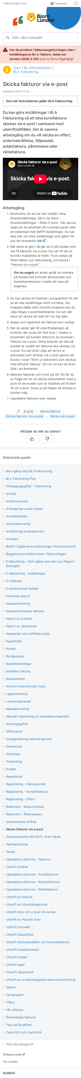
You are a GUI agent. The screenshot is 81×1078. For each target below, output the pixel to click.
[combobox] (40, 37)
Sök (70, 37)
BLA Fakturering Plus (21, 479)
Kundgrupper (15, 656)
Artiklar (11, 494)
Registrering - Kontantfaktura (26, 791)
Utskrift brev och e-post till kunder (31, 912)
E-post (28, 411)
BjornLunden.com (15, 3)
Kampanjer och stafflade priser (28, 633)
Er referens (14, 581)
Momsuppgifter (17, 724)
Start (17, 68)
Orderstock (14, 746)
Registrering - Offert (20, 799)
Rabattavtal (14, 776)
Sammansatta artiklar (21, 822)
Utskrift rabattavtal (19, 972)
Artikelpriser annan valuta (24, 509)
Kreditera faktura (18, 671)
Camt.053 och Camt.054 (23, 1032)
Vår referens (14, 1010)
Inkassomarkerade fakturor (25, 611)
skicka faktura (50, 411)
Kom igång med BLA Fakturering (29, 471)
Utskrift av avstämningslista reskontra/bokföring (40, 980)
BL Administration (37, 68)
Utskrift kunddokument (22, 949)
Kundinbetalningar (18, 664)
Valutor (11, 987)
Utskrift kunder (17, 957)
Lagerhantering (17, 694)
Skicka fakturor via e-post (24, 416)
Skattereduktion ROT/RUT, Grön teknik (33, 837)
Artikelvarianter (17, 501)
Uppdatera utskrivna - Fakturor (28, 859)
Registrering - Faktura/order (26, 784)
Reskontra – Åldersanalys (24, 814)
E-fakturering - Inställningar (25, 573)
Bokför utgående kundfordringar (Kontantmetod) (41, 546)
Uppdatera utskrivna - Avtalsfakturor (32, 874)
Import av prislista (19, 618)
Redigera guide (12, 1054)
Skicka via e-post (62, 416)
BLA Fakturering (25, 72)
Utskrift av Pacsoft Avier (23, 919)
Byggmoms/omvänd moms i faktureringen (36, 554)
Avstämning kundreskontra (25, 531)
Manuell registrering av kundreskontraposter (37, 716)
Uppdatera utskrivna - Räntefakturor (32, 889)
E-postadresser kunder (22, 588)
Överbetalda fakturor (21, 1017)
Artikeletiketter (17, 516)
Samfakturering (17, 844)
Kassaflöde (14, 641)
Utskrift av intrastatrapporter (27, 904)
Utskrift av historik (19, 897)
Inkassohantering (18, 603)
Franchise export (18, 596)
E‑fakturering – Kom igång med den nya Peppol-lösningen (40, 563)
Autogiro (12, 539)
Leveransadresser (18, 701)
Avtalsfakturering (18, 524)
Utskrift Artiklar (17, 867)
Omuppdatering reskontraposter (29, 739)
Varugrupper (15, 995)
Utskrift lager (15, 964)
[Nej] (48, 439)
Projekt (11, 769)
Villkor (10, 1002)
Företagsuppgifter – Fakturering (28, 486)
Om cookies (10, 1061)
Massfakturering (17, 709)
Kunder (11, 649)
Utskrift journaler (18, 927)
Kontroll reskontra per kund (25, 686)
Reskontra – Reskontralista (25, 806)
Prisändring (14, 761)
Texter (10, 852)
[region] (40, 245)
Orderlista (13, 754)
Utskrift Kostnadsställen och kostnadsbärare (37, 942)
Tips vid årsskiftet (19, 1025)
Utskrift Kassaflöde (19, 934)
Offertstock (14, 731)
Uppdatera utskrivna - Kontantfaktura (33, 882)
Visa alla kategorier (20, 1044)
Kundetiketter (15, 679)
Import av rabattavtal (21, 626)
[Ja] (33, 439)
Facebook (60, 3)
